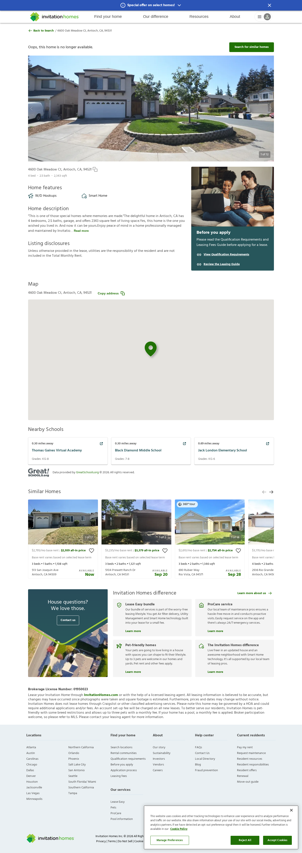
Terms (112, 841)
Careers (158, 770)
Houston (32, 781)
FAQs (198, 747)
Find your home (108, 16)
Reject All (245, 840)
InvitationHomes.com (101, 695)
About (235, 16)
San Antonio (76, 770)
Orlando (73, 753)
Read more (81, 230)
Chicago (31, 764)
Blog (198, 764)
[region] (221, 827)
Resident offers (247, 770)
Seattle (72, 776)
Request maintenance (251, 753)
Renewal (242, 776)
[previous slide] (264, 492)
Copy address (108, 293)
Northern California (81, 747)
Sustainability (161, 753)
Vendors (158, 764)
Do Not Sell (125, 841)
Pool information (122, 819)
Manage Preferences (170, 840)
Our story (159, 747)
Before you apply (122, 764)
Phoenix (73, 758)
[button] (151, 5)
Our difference (155, 16)
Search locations (121, 747)
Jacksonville (34, 787)
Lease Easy (118, 801)
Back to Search (43, 30)
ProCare (116, 813)
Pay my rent (245, 747)
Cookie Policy (178, 829)
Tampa (72, 793)
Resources (198, 16)
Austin (30, 753)
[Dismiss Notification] (269, 5)
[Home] (55, 17)
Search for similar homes (252, 47)
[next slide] (271, 492)
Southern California (81, 787)
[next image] (258, 108)
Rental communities (124, 753)
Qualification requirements (128, 758)
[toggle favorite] (91, 550)
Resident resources (249, 758)
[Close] (291, 810)
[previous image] (43, 108)
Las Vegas (33, 793)
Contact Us (202, 753)
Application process (124, 770)
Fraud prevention (206, 770)
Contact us (68, 620)
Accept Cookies (278, 840)
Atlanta (31, 747)
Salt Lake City (77, 764)
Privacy (101, 841)
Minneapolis (34, 799)
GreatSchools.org (87, 472)
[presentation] (63, 539)
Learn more (133, 631)
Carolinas (32, 758)
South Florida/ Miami (82, 781)
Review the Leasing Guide (222, 264)
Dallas (30, 770)
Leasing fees (119, 776)
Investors (159, 758)
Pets (113, 807)
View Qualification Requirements (226, 255)
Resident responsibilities (253, 764)
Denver (31, 776)
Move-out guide (247, 781)
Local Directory (205, 758)
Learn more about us (251, 593)
